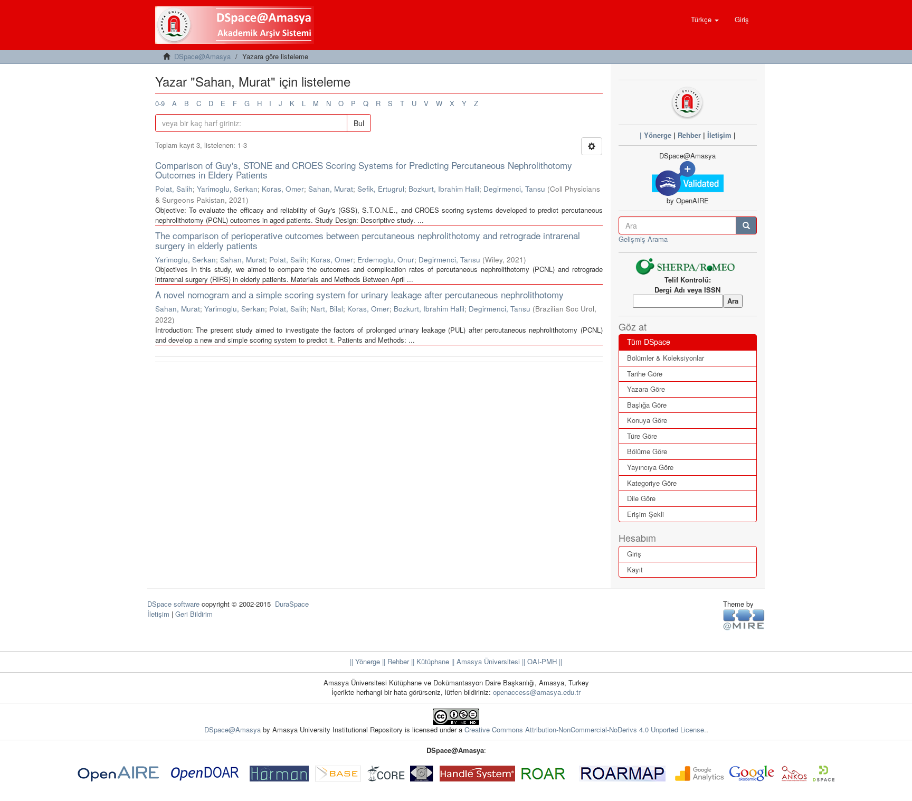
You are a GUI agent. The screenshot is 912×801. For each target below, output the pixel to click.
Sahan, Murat (330, 189)
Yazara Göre (646, 389)
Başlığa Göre (647, 405)
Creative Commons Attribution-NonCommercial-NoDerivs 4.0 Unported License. (585, 729)
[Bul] (746, 225)
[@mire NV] (744, 619)
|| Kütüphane (429, 661)
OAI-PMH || (543, 661)
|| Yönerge (365, 661)
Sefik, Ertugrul (380, 189)
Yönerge (657, 135)
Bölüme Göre (647, 451)
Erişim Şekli (645, 514)
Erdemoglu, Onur (385, 260)
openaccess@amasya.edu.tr (537, 692)
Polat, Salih (174, 189)
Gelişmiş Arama (643, 239)
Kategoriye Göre (652, 483)
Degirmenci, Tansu (514, 189)
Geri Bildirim (194, 614)
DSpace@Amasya (202, 56)
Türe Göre (642, 436)
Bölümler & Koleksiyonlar (665, 358)
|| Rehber (394, 661)
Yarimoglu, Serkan (227, 189)
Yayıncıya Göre (650, 467)
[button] (705, 19)
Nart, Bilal (327, 309)
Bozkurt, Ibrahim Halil (443, 189)
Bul (359, 123)
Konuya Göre (647, 420)
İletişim (719, 135)
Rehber (689, 135)
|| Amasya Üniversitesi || (487, 661)
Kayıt (635, 569)
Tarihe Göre (644, 374)
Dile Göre (641, 498)
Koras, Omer (283, 189)
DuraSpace (292, 604)
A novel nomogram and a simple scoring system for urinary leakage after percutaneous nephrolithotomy (359, 294)
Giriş (634, 554)
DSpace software (173, 604)
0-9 (160, 103)
